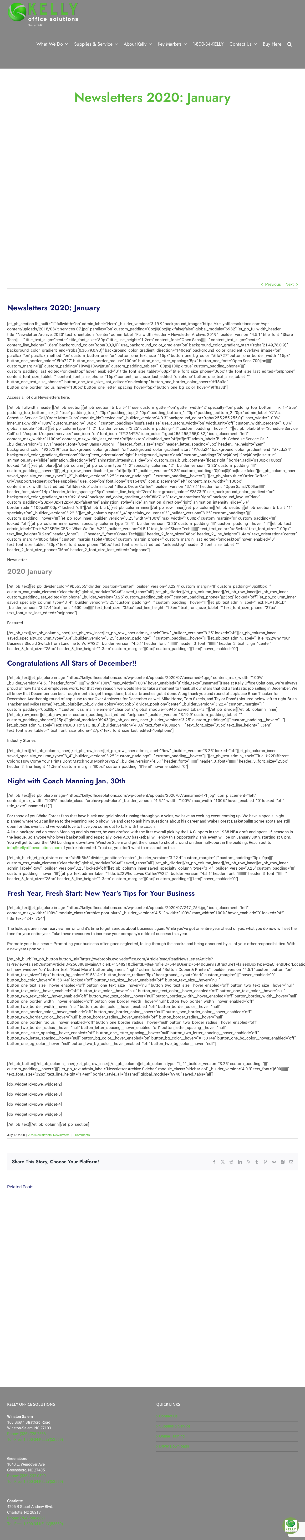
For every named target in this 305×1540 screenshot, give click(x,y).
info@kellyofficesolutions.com (34, 847)
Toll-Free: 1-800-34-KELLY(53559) (35, 1439)
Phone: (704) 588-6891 (26, 1518)
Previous (273, 284)
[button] (289, 43)
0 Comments (81, 1135)
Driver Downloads (174, 1446)
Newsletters (61, 1135)
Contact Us (168, 1416)
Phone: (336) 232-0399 (26, 1476)
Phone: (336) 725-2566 (26, 1434)
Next (289, 284)
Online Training (172, 1436)
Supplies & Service (174, 1426)
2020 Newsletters (40, 1135)
